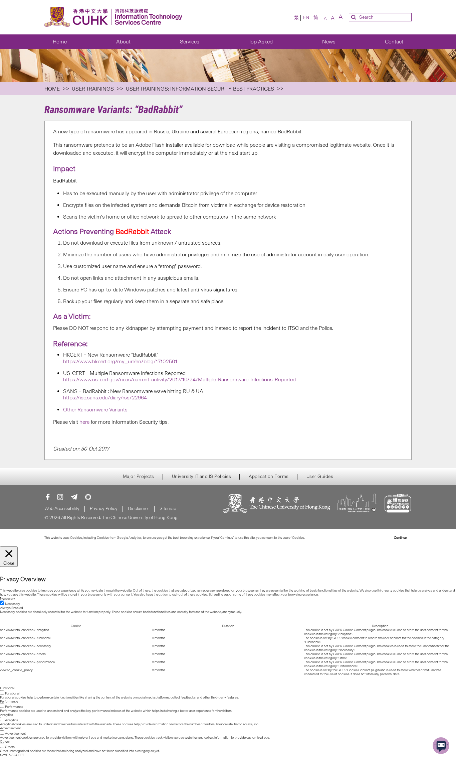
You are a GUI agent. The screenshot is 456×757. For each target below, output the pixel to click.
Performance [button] (9, 702)
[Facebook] (47, 497)
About (123, 41)
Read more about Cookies (324, 538)
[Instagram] (60, 497)
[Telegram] (74, 497)
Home (60, 41)
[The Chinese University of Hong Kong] (276, 504)
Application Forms (269, 476)
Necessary (12, 604)
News (328, 41)
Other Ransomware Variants (95, 409)
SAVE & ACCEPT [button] (12, 755)
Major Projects (138, 476)
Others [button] (5, 742)
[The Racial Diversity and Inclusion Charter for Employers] (357, 504)
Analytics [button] (6, 715)
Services (189, 41)
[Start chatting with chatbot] (441, 745)
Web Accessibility (61, 508)
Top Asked (261, 41)
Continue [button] (400, 538)
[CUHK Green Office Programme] (88, 497)
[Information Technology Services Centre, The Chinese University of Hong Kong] (115, 17)
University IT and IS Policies (201, 476)
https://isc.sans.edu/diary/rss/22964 (105, 397)
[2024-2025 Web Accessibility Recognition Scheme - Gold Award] (398, 504)
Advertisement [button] (10, 728)
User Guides (319, 476)
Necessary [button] (7, 599)
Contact (394, 41)
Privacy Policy (104, 508)
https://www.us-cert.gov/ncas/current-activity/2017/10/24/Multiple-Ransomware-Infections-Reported (179, 379)
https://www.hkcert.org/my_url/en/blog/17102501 (120, 361)
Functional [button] (7, 688)
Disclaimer (138, 508)
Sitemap (168, 508)
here (84, 422)
